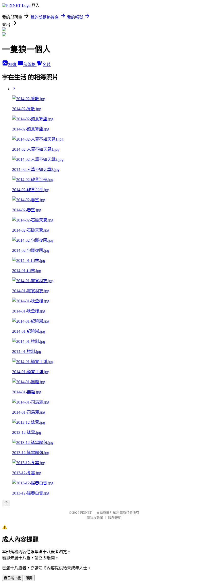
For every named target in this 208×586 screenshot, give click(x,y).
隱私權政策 (95, 518)
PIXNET (86, 512)
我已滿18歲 (12, 578)
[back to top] (6, 503)
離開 (29, 578)
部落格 (30, 64)
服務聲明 (114, 518)
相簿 (12, 64)
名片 (47, 64)
